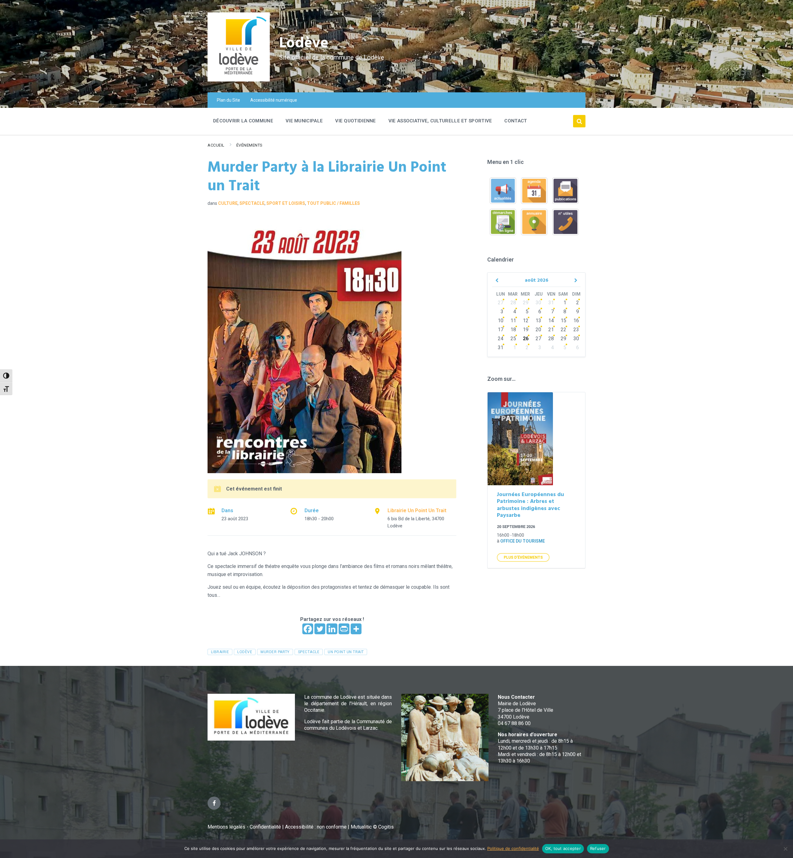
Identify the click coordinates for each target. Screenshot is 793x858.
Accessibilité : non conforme (316, 827)
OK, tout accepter (563, 848)
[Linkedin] (331, 628)
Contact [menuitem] (515, 121)
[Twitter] (319, 628)
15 (563, 320)
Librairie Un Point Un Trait (417, 510)
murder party (275, 652)
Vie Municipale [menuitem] (304, 121)
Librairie (220, 652)
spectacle (308, 652)
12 (525, 320)
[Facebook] (307, 628)
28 (513, 303)
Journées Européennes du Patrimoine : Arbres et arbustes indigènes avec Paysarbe (530, 505)
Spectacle (252, 203)
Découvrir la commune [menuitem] (243, 121)
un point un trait (346, 652)
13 (538, 320)
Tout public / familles (333, 203)
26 (525, 338)
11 (513, 320)
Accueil (216, 145)
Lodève (303, 43)
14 (551, 320)
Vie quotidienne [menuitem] (355, 121)
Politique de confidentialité (513, 848)
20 (538, 329)
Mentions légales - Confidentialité (244, 827)
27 (500, 303)
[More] (356, 628)
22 (563, 329)
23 (576, 329)
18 (513, 329)
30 (538, 303)
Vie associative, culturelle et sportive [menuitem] (440, 121)
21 (551, 329)
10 (500, 320)
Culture (228, 203)
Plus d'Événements (523, 557)
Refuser (598, 848)
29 (525, 303)
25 (513, 338)
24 (500, 338)
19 (525, 329)
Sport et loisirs (285, 203)
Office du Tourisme (522, 541)
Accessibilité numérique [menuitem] (273, 100)
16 (576, 320)
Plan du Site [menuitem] (228, 100)
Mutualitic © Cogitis (372, 827)
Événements (249, 145)
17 (500, 329)
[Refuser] (785, 849)
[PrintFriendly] (344, 628)
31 (551, 303)
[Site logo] (239, 80)
